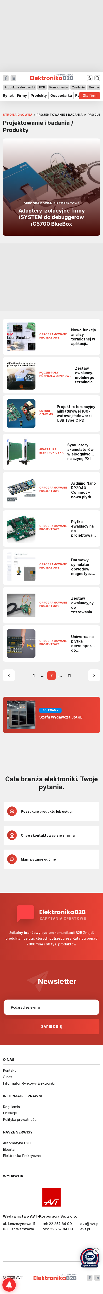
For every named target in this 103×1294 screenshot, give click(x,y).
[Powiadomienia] (9, 1285)
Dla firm (90, 96)
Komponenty (58, 87)
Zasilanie (78, 87)
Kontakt (9, 1070)
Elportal (9, 1149)
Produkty (39, 96)
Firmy (22, 96)
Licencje (10, 1113)
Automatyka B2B (17, 1143)
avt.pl (85, 1229)
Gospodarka (61, 96)
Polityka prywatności (20, 1119)
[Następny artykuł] (94, 675)
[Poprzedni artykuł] (9, 675)
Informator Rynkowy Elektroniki (29, 1083)
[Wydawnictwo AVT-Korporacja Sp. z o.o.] (51, 1197)
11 (69, 675)
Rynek (8, 96)
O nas (7, 1077)
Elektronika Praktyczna (22, 1155)
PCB (42, 87)
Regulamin (11, 1106)
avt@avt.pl (89, 1223)
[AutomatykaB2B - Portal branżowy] (55, 1277)
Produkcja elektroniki (20, 87)
